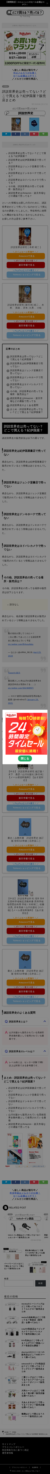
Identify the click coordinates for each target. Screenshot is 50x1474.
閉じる (25, 758)
